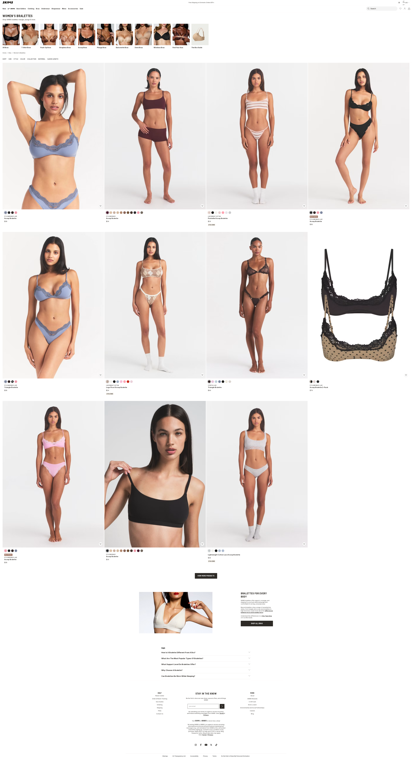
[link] (257, 686)
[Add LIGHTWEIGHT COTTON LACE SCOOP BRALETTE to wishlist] (304, 544)
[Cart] (409, 8)
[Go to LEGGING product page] (103, 620)
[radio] (5, 212)
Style (16, 59)
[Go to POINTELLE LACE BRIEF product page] (240, 620)
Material (41, 59)
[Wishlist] (400, 8)
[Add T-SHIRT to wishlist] (202, 625)
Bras (10, 53)
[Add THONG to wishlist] (340, 625)
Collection (31, 59)
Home (4, 53)
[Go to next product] (410, 604)
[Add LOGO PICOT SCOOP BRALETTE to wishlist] (202, 375)
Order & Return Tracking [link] (159, 761)
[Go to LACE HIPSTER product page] (34, 620)
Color (22, 59)
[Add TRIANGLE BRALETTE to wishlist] (100, 375)
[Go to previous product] (398, 604)
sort (4, 59)
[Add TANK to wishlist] (408, 625)
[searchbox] (383, 8)
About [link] (252, 758)
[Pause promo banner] (399, 2)
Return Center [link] (159, 758)
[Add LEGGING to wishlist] (134, 625)
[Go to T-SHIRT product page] (172, 620)
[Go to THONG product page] (309, 620)
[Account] (404, 8)
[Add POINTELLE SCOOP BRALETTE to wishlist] (304, 206)
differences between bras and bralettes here (257, 674)
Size (10, 59)
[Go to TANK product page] (378, 620)
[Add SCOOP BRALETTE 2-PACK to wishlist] (406, 375)
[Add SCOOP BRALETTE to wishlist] (100, 206)
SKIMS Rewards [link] (252, 761)
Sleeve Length (52, 59)
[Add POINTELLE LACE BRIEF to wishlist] (271, 625)
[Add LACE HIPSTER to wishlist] (65, 625)
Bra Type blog (267, 679)
